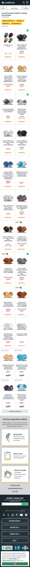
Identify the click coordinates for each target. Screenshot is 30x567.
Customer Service (14, 521)
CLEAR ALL (5, 26)
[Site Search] (23, 2)
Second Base (15, 23)
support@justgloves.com (15, 488)
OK (15, 564)
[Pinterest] (17, 515)
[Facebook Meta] (4, 515)
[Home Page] (8, 2)
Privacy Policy (13, 558)
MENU (27, 3)
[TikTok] (26, 515)
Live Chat (15, 491)
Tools (14, 540)
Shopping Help (14, 527)
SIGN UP (24, 504)
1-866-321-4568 (15, 485)
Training (5, 23)
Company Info (14, 534)
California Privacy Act (8, 560)
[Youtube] (21, 515)
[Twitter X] (8, 515)
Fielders (19, 20)
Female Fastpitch (7, 20)
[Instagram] (13, 515)
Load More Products (15, 411)
